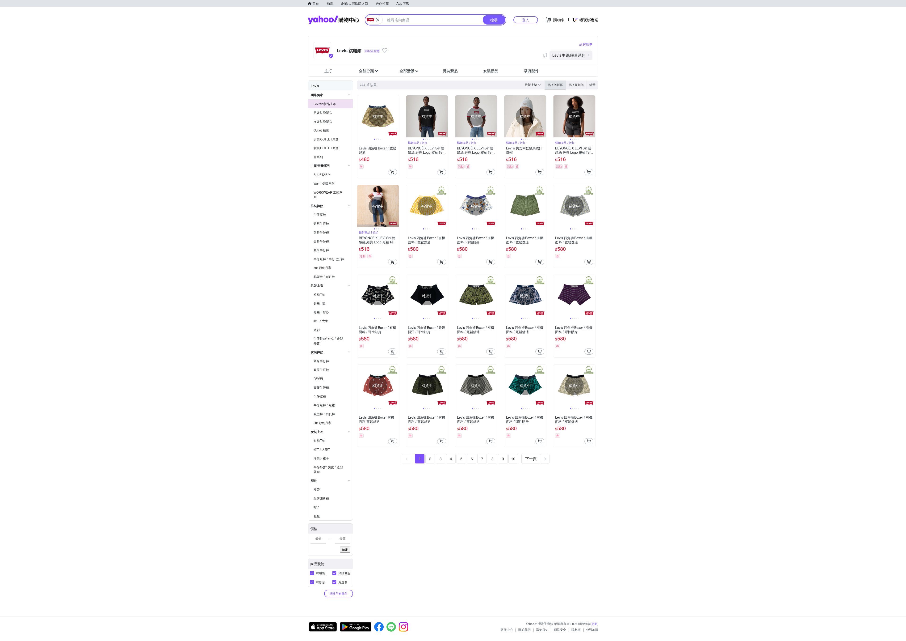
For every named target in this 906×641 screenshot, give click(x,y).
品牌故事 (585, 44)
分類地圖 (592, 629)
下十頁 (531, 458)
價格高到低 (576, 84)
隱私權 (576, 629)
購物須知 (542, 629)
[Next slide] (396, 116)
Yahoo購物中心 (333, 19)
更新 (594, 623)
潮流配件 (531, 70)
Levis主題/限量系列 (568, 55)
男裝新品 (450, 70)
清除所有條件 (338, 593)
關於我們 (524, 629)
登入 (525, 19)
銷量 (592, 84)
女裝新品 (490, 70)
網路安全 (560, 629)
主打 (328, 70)
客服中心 (507, 629)
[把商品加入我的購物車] (392, 172)
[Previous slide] (360, 116)
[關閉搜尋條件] (378, 20)
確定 (345, 549)
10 (513, 458)
